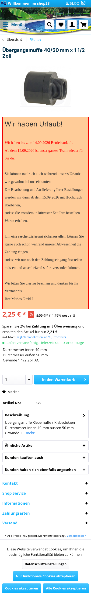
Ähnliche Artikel (19, 445)
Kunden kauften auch (24, 457)
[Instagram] (83, 3)
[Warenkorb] (83, 24)
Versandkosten (76, 536)
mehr (30, 432)
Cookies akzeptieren (21, 588)
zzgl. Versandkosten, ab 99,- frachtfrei (41, 337)
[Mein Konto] (72, 24)
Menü (16, 24)
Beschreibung (17, 415)
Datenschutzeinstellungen (45, 564)
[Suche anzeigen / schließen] (49, 24)
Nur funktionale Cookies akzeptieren (45, 576)
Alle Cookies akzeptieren (66, 588)
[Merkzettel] (60, 24)
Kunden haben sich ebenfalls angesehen (40, 469)
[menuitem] (73, 3)
